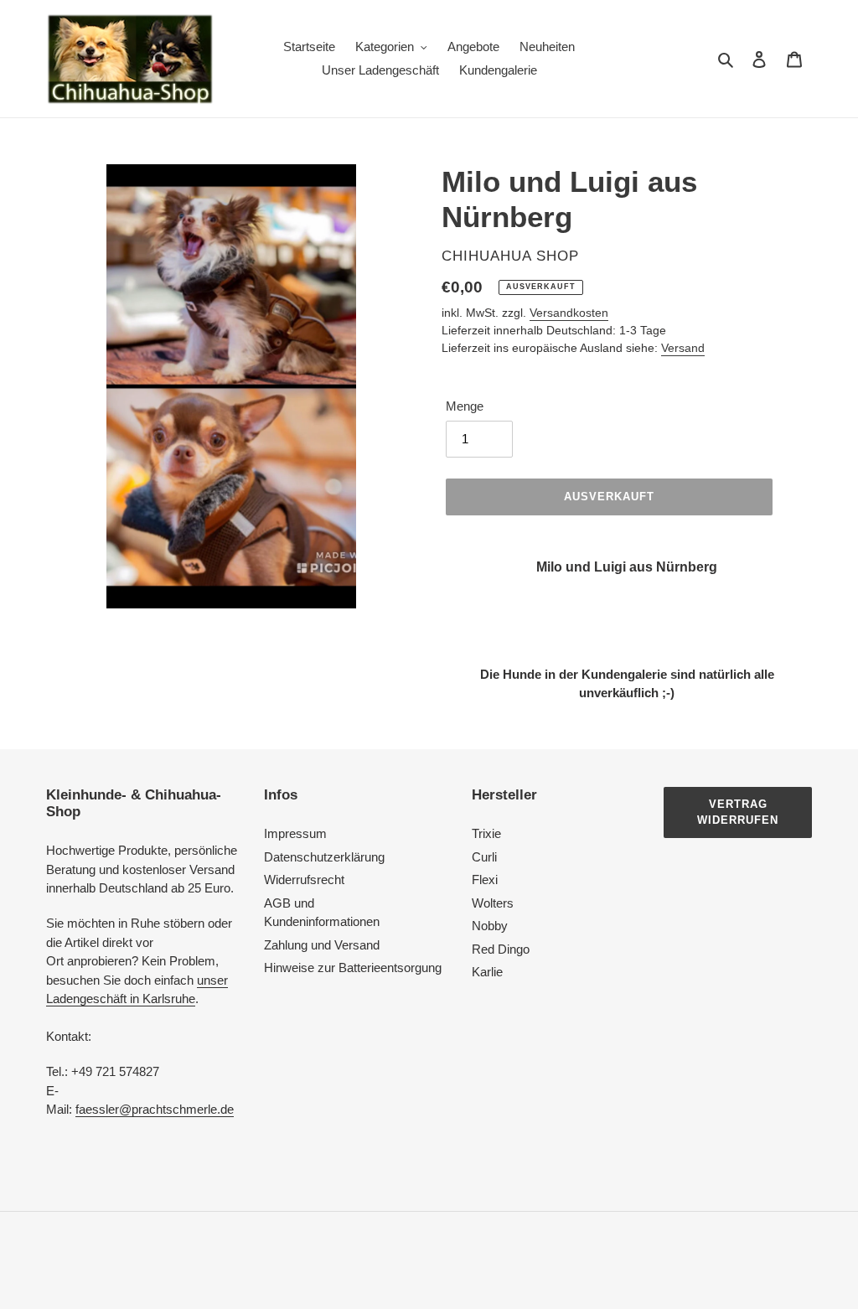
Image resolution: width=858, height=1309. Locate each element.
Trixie (486, 833)
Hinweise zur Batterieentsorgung (353, 967)
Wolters (493, 903)
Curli (484, 857)
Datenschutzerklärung (324, 857)
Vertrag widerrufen (737, 812)
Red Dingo (501, 949)
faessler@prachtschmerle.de (154, 1109)
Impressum (295, 833)
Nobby (490, 925)
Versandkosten (569, 312)
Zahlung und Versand (322, 945)
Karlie (487, 972)
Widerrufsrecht (304, 879)
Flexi (485, 879)
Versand (683, 347)
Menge (464, 406)
